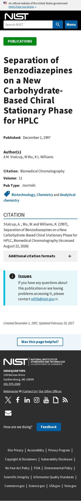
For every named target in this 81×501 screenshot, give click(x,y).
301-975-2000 (11, 384)
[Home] (17, 16)
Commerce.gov (15, 486)
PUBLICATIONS (20, 41)
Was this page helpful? (40, 341)
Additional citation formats (32, 256)
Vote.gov (70, 486)
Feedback (49, 426)
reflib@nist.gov (43, 299)
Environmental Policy (58, 468)
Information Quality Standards (53, 477)
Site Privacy (15, 450)
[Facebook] (17, 400)
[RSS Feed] (65, 400)
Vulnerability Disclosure (57, 459)
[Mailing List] (8, 413)
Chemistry (45, 194)
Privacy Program (59, 450)
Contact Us (30, 391)
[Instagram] (36, 400)
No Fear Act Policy (17, 468)
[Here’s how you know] (40, 5)
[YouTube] (46, 400)
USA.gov (54, 486)
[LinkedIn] (27, 400)
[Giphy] (55, 400)
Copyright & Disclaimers (21, 459)
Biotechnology (23, 194)
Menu (71, 24)
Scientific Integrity (16, 477)
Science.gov (37, 486)
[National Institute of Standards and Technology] (34, 361)
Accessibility (35, 450)
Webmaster (10, 391)
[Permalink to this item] (23, 152)
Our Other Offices (50, 391)
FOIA (37, 468)
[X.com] (8, 400)
